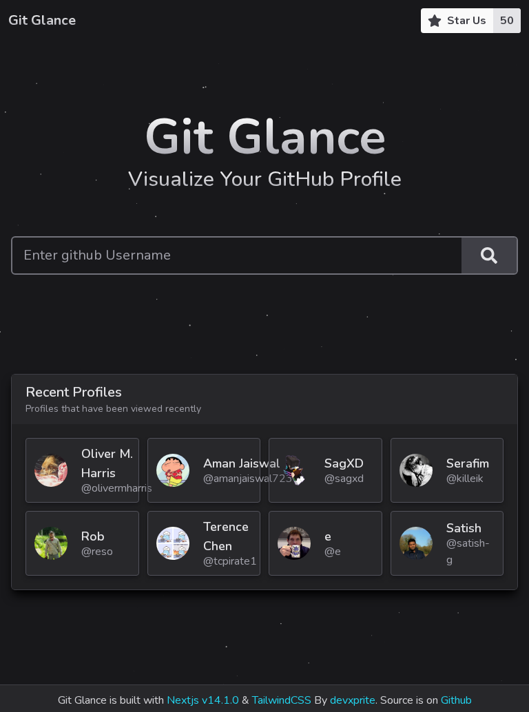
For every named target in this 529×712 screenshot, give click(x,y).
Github (456, 700)
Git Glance (42, 20)
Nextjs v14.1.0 (203, 700)
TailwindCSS (281, 700)
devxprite (352, 700)
